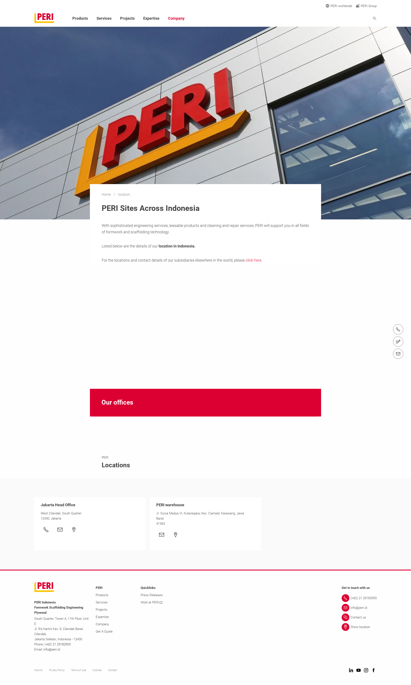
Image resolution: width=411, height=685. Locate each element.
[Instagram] (366, 670)
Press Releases (152, 595)
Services (104, 18)
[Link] (61, 529)
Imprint (38, 670)
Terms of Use (78, 670)
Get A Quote (104, 631)
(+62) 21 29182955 (58, 644)
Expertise (151, 18)
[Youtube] (358, 670)
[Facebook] (373, 670)
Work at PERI (150, 602)
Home (107, 194)
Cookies (97, 670)
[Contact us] (398, 342)
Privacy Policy (57, 670)
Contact (112, 670)
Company (176, 18)
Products (80, 18)
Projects (127, 18)
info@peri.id (51, 649)
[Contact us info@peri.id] (398, 354)
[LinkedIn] (351, 670)
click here (253, 260)
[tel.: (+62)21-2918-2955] (398, 329)
